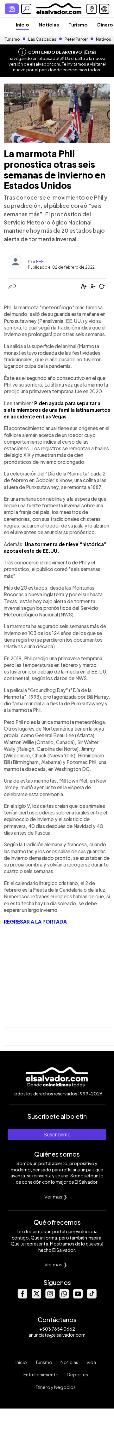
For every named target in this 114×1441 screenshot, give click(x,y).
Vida (91, 1362)
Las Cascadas (42, 39)
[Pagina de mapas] (91, 9)
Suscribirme (57, 1134)
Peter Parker (76, 39)
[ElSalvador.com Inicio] (58, 8)
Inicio (22, 24)
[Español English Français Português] (104, 9)
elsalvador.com (45, 64)
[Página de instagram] (50, 1297)
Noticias (49, 24)
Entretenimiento (41, 1374)
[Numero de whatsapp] (64, 1297)
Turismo (78, 24)
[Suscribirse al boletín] (12, 8)
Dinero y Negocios (56, 1387)
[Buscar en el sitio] (26, 9)
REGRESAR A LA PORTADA (35, 922)
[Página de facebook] (22, 1297)
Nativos (103, 39)
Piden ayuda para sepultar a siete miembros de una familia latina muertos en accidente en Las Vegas (57, 410)
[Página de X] (36, 1297)
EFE (40, 261)
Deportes (77, 1374)
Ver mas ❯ (55, 1196)
